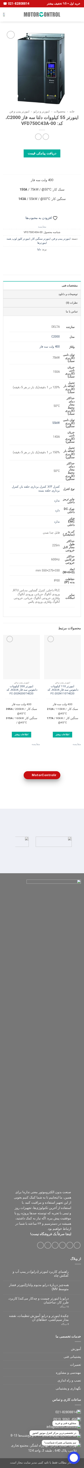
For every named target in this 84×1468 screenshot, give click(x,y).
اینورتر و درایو (41, 111)
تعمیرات (75, 1365)
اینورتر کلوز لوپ (21, 238)
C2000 (55, 336)
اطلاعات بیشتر (62, 734)
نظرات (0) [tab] (72, 302)
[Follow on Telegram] (40, 1245)
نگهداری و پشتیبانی (68, 1388)
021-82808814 (18, 4)
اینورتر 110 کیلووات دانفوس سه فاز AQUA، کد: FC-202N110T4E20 (62, 690)
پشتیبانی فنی (72, 1357)
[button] (78, 14)
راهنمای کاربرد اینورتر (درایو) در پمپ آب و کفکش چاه (41, 1273)
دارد (57, 510)
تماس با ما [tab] (72, 311)
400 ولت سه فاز (50, 346)
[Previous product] (38, 137)
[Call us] (47, 1245)
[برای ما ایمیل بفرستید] (55, 1245)
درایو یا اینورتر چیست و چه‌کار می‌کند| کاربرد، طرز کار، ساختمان (38, 1300)
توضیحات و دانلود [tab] (68, 294)
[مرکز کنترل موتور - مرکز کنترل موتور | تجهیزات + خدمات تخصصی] (42, 14)
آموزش (76, 1349)
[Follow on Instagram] (69, 1245)
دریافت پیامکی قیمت (42, 153)
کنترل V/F (54, 486)
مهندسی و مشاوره (68, 1373)
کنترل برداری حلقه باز (33, 486)
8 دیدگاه (60, 1324)
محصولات (59, 111)
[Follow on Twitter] (62, 1245)
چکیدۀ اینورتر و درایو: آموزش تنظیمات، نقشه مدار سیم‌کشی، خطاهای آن (39, 1318)
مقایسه (42, 226)
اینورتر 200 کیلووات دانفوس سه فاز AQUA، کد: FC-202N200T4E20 (21, 690)
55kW (56, 423)
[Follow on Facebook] (77, 1245)
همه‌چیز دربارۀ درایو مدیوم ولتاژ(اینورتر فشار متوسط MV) (39, 1287)
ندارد (57, 500)
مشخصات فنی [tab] (70, 285)
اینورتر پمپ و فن (19, 111)
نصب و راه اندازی (69, 1380)
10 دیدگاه (60, 1306)
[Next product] (46, 137)
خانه (72, 111)
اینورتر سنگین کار (41, 238)
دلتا (39, 249)
